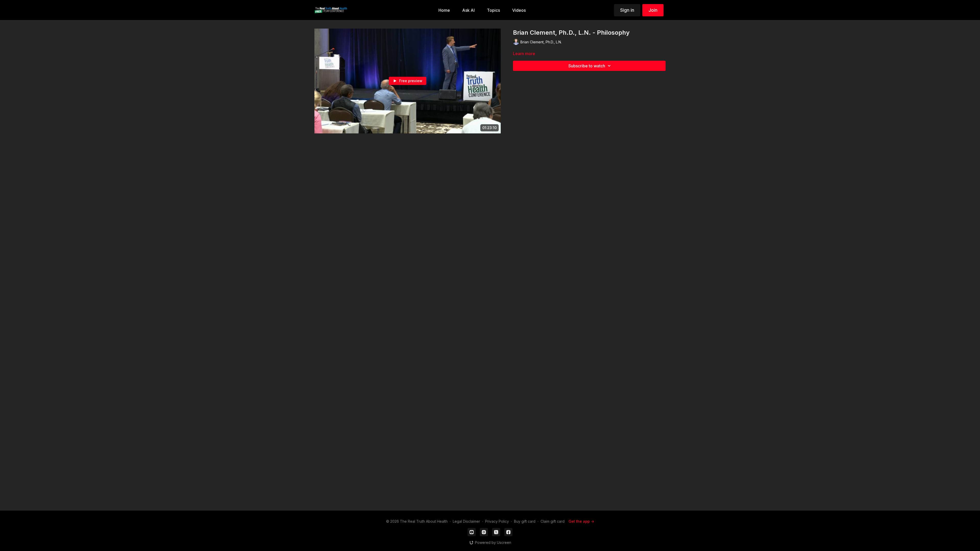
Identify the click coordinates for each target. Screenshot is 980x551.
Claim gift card (553, 521)
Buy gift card (524, 521)
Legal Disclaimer (466, 521)
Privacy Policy (497, 521)
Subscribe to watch (586, 65)
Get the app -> (581, 521)
